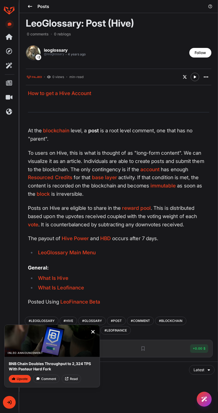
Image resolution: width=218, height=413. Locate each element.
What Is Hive (53, 278)
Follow (200, 52)
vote (33, 225)
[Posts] (9, 83)
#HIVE (68, 321)
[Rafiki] (9, 65)
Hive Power (75, 238)
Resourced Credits (50, 177)
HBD (105, 238)
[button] (9, 402)
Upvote (22, 379)
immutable (163, 186)
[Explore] (9, 51)
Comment (48, 379)
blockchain (56, 131)
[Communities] (9, 111)
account (150, 169)
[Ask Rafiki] (204, 399)
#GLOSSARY (92, 321)
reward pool (136, 208)
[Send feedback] (9, 24)
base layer (104, 177)
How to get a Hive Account (59, 93)
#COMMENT (140, 321)
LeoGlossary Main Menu (67, 253)
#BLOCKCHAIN (170, 321)
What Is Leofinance (61, 288)
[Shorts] (9, 97)
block (43, 194)
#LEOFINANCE (115, 330)
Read (74, 379)
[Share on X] (185, 77)
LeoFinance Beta (80, 302)
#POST (116, 321)
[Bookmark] (143, 348)
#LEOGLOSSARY (41, 321)
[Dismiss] (93, 332)
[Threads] (9, 37)
